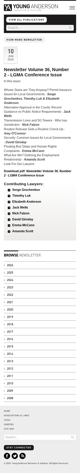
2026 (10, 265)
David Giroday (22, 219)
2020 (10, 309)
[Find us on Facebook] (7, 458)
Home (7, 411)
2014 (10, 354)
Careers (9, 424)
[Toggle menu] (72, 8)
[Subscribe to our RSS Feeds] (22, 458)
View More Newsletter (24, 39)
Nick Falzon (21, 213)
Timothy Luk (21, 195)
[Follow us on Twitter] (15, 458)
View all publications (26, 19)
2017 (10, 332)
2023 (10, 287)
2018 (10, 324)
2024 (10, 280)
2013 (10, 361)
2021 (10, 302)
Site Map (9, 429)
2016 (10, 339)
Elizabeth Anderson (26, 201)
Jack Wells (20, 207)
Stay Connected (18, 447)
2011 (10, 376)
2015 (10, 346)
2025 (10, 273)
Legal (7, 420)
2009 (10, 391)
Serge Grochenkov (26, 189)
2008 (10, 398)
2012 (10, 369)
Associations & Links (16, 415)
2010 (10, 383)
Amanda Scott (22, 231)
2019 (10, 317)
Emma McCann (23, 225)
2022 (10, 295)
